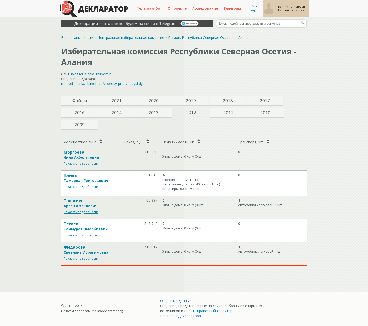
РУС (253, 10)
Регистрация (297, 6)
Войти (282, 6)
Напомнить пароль (291, 10)
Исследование (205, 8)
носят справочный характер (208, 310)
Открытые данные (175, 300)
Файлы (79, 101)
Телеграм (232, 8)
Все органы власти (77, 37)
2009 (80, 125)
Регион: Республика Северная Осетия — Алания (209, 37)
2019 (191, 101)
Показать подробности (81, 164)
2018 (228, 101)
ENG (253, 6)
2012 (191, 113)
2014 (117, 113)
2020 (154, 101)
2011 (228, 113)
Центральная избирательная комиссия (130, 37)
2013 (154, 113)
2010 (265, 113)
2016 (80, 113)
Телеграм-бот (149, 8)
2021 (117, 101)
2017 (265, 101)
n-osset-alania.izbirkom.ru (92, 74)
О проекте (177, 8)
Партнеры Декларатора (180, 316)
